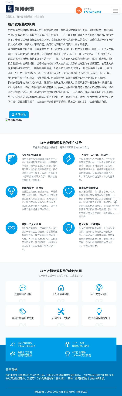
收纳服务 (39, 16)
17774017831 (92, 12)
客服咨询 (20, 114)
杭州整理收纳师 (25, 16)
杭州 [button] (10, 2)
